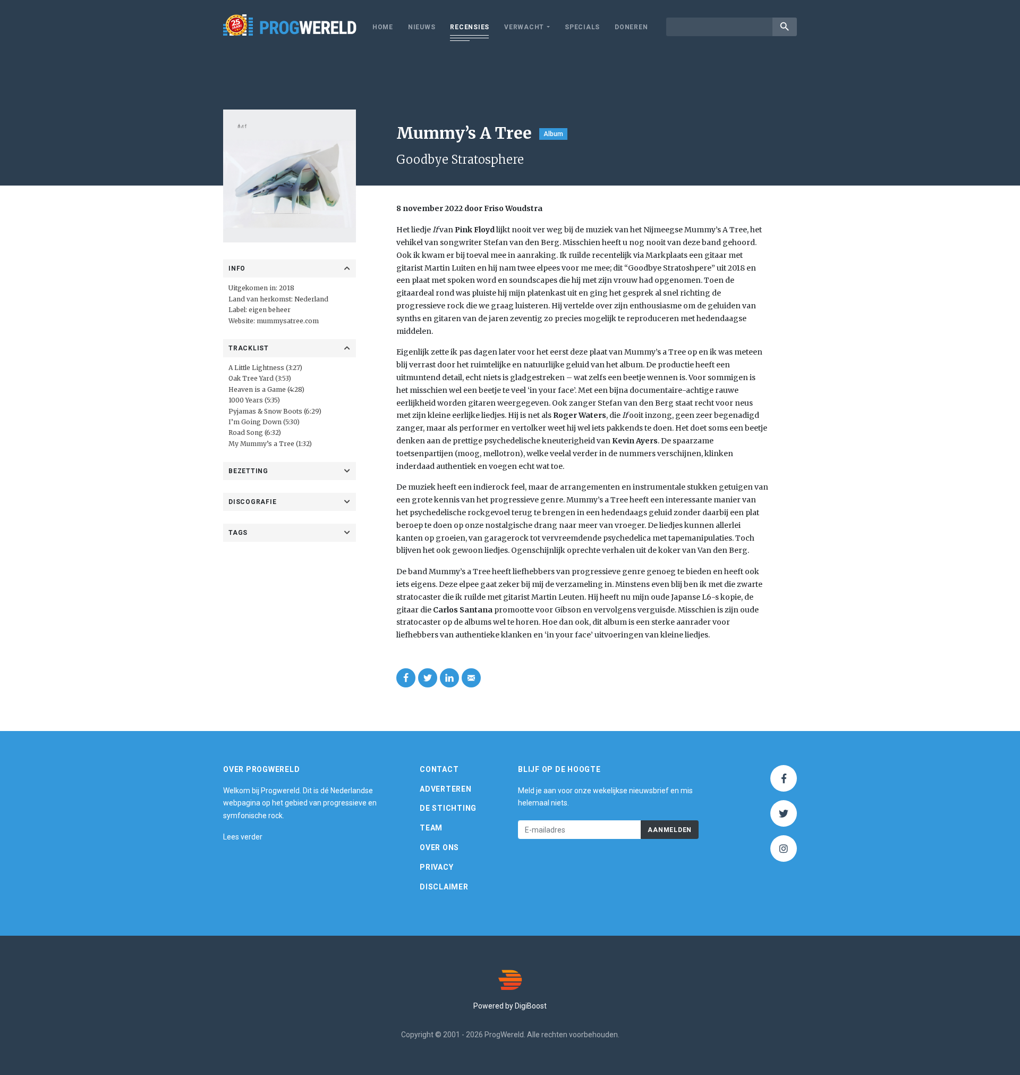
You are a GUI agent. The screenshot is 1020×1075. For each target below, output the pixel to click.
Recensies (469, 27)
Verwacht (524, 27)
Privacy (436, 867)
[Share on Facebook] (405, 677)
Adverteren (446, 789)
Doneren (631, 27)
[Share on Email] (471, 677)
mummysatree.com (288, 321)
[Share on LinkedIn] (449, 677)
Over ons (439, 847)
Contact (439, 769)
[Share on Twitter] (427, 677)
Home (382, 27)
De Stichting (448, 808)
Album (553, 134)
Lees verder (242, 837)
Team (431, 828)
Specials (582, 27)
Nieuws (422, 27)
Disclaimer (444, 887)
